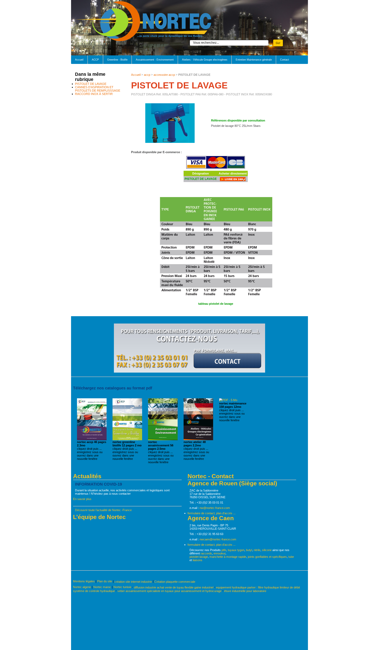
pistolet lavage (199, 556)
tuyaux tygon (236, 550)
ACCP (95, 59)
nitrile (257, 550)
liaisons (197, 560)
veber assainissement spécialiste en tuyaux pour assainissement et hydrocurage (169, 591)
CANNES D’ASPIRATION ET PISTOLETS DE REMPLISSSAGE (97, 88)
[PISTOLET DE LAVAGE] (233, 180)
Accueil (79, 59)
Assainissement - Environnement (155, 59)
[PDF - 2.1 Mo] (198, 439)
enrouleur (219, 553)
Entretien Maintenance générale (254, 59)
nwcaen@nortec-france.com (218, 539)
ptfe (223, 550)
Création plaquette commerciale (174, 581)
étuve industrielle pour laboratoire (245, 591)
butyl (249, 550)
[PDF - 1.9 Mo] (127, 439)
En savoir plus (82, 499)
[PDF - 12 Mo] (228, 400)
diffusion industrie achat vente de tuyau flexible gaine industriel (173, 587)
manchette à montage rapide (227, 556)
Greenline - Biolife (117, 59)
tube (291, 556)
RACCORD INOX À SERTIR (94, 94)
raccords (206, 553)
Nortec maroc (102, 587)
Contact (284, 59)
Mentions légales (84, 581)
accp (147, 74)
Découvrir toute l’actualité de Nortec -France (103, 510)
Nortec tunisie (122, 587)
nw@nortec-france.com (215, 508)
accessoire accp (164, 74)
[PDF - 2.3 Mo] (92, 439)
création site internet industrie (133, 581)
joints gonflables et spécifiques (267, 556)
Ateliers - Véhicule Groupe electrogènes (204, 59)
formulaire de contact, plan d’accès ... (211, 513)
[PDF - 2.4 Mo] (163, 439)
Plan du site (104, 581)
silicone (267, 550)
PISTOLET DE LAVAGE (90, 83)
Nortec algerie (82, 587)
